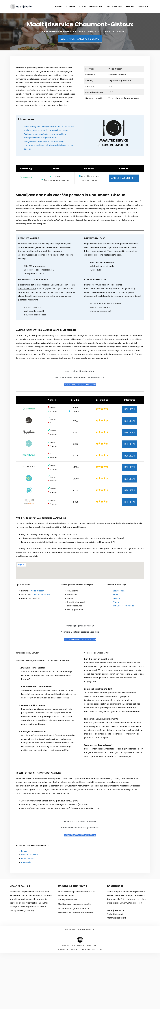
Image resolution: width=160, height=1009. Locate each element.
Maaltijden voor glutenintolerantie (73, 908)
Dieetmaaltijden (114, 6)
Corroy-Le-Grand (29, 854)
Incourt (116, 594)
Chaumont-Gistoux (41, 594)
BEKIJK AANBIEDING (124, 178)
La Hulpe (116, 598)
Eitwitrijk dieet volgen (67, 899)
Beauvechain (119, 590)
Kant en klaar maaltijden (90, 6)
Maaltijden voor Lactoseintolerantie (74, 904)
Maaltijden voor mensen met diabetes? (76, 912)
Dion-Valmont (27, 858)
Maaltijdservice (71, 929)
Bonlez (24, 851)
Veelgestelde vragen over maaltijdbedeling (43, 141)
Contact (66, 945)
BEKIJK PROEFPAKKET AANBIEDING (80, 38)
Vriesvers (70, 6)
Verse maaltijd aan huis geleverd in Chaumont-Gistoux (49, 126)
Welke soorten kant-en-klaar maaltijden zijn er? (46, 130)
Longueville (26, 862)
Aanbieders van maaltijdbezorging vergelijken (45, 134)
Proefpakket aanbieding (137, 6)
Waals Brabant (37, 590)
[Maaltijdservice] (21, 6)
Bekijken (129, 409)
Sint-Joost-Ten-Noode (123, 605)
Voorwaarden (78, 945)
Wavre (116, 602)
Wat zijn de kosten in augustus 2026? (40, 137)
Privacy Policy (92, 945)
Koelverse (57, 6)
